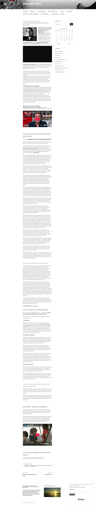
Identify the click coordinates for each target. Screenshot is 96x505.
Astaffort (49, 139)
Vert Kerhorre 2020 (58, 69)
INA (29, 466)
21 (69, 37)
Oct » (69, 43)
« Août (59, 43)
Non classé (57, 63)
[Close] (93, 482)
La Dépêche (35, 306)
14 (69, 35)
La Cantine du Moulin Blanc (60, 59)
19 (64, 37)
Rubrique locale (43, 139)
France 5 (46, 465)
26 (64, 39)
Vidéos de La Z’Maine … (45, 13)
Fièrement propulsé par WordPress (29, 502)
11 (61, 35)
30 (56, 41)
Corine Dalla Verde (34, 465)
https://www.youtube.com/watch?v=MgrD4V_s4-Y (33, 457)
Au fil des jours (32, 11)
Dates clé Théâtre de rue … (53, 11)
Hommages (62, 13)
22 (72, 37)
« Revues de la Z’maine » (41, 11)
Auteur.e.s (62, 11)
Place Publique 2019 (58, 65)
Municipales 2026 (55, 13)
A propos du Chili (69, 11)
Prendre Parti (32, 4)
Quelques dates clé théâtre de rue (61, 67)
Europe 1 (41, 465)
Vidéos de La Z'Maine (59, 71)
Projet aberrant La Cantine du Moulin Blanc (31, 13)
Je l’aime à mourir (33, 337)
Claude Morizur (36, 21)
